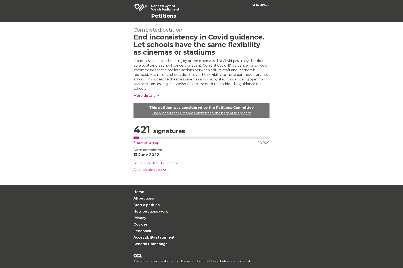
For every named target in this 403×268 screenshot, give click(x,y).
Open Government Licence (137, 255)
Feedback (142, 231)
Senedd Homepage (150, 244)
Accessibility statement (153, 237)
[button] (149, 170)
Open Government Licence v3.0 (192, 261)
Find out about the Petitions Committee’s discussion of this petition (201, 113)
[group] (201, 170)
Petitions (163, 16)
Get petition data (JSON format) (157, 163)
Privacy (139, 218)
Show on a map (146, 143)
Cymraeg (263, 5)
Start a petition (146, 205)
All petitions (143, 198)
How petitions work (150, 211)
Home (138, 192)
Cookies (140, 224)
